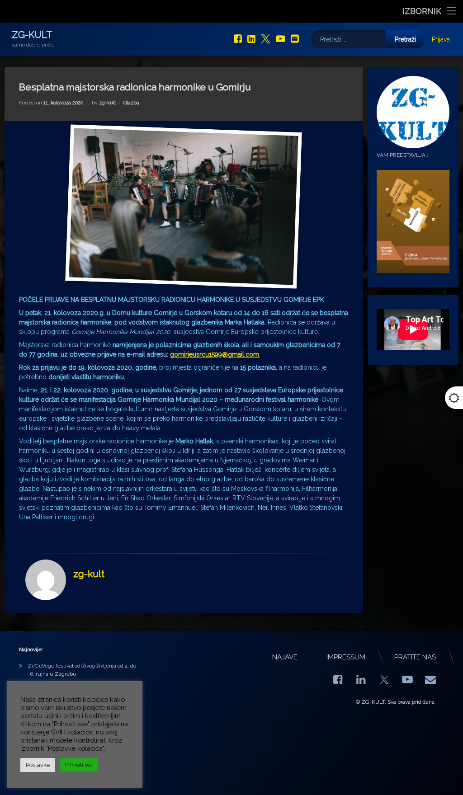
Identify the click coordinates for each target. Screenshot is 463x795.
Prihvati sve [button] (78, 765)
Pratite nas (415, 657)
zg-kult (107, 103)
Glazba (131, 103)
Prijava (441, 39)
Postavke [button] (38, 765)
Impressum (345, 657)
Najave (285, 657)
